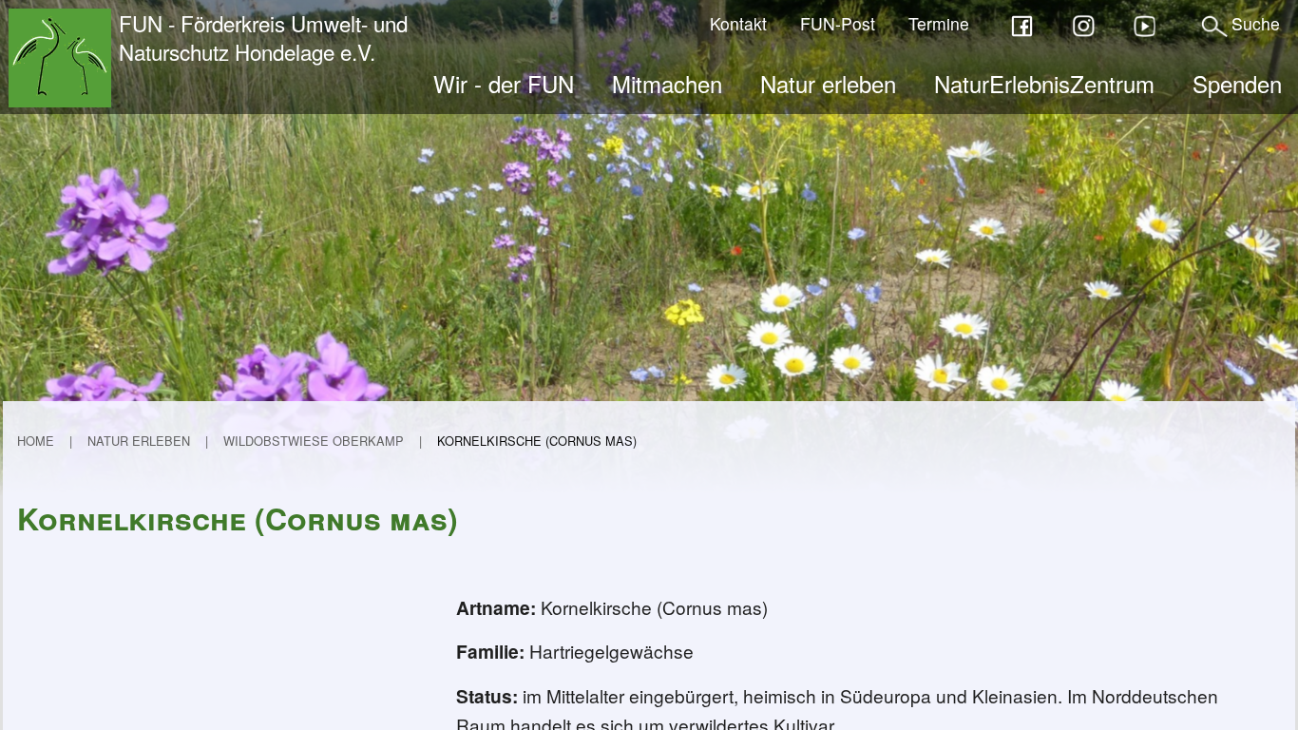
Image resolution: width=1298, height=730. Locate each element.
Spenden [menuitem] (1237, 83)
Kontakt (738, 23)
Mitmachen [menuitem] (667, 83)
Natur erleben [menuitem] (828, 83)
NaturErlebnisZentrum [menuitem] (1044, 83)
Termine (938, 23)
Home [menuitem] (35, 441)
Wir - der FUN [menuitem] (503, 83)
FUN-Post (837, 23)
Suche (1255, 23)
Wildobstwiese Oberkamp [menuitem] (313, 441)
